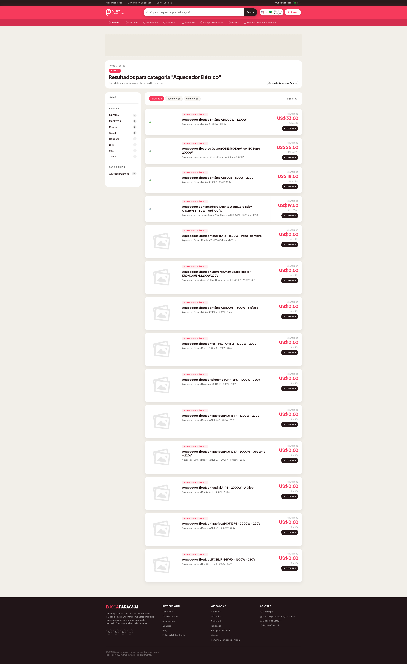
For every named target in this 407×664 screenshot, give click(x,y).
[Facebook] (130, 632)
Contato (166, 626)
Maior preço (192, 98)
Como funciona (170, 616)
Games (235, 22)
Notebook (171, 22)
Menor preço (174, 98)
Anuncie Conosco (283, 3)
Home (112, 65)
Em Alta (115, 22)
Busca (122, 65)
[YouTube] (123, 632)
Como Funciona (164, 3)
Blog (164, 630)
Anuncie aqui (168, 621)
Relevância (156, 98)
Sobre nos (167, 611)
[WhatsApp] (109, 632)
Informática (152, 22)
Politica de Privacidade (173, 635)
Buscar (251, 12)
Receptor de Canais (213, 22)
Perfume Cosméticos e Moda (261, 22)
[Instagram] (116, 632)
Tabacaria (190, 22)
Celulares (133, 22)
